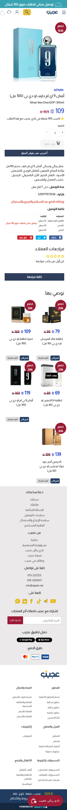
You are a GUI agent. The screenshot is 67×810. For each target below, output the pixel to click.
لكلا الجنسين (53, 717)
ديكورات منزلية (52, 751)
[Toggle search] (27, 12)
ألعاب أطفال (25, 769)
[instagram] (24, 603)
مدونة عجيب (34, 555)
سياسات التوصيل (34, 515)
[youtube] (53, 603)
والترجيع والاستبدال (22, 201)
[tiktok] (39, 603)
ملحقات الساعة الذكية (49, 780)
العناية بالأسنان (24, 716)
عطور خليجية (53, 712)
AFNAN (58, 89)
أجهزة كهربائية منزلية (49, 746)
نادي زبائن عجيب (34, 550)
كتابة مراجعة (34, 276)
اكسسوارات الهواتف (49, 774)
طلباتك (34, 504)
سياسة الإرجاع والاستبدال (34, 520)
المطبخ (56, 736)
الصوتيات (27, 736)
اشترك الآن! (15, 620)
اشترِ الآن (55, 358)
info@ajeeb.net (34, 585)
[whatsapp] (17, 603)
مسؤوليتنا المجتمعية (34, 545)
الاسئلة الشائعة (34, 509)
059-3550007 (34, 580)
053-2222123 (34, 575)
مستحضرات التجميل (22, 697)
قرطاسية (27, 784)
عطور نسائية (53, 702)
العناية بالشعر (25, 711)
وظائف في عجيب (34, 560)
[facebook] (31, 603)
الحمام (56, 741)
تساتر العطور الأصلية (49, 697)
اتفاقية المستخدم (34, 525)
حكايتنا (34, 539)
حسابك (34, 499)
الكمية (61, 125)
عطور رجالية (54, 707)
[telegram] (46, 603)
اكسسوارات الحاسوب (49, 769)
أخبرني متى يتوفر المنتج (34, 153)
